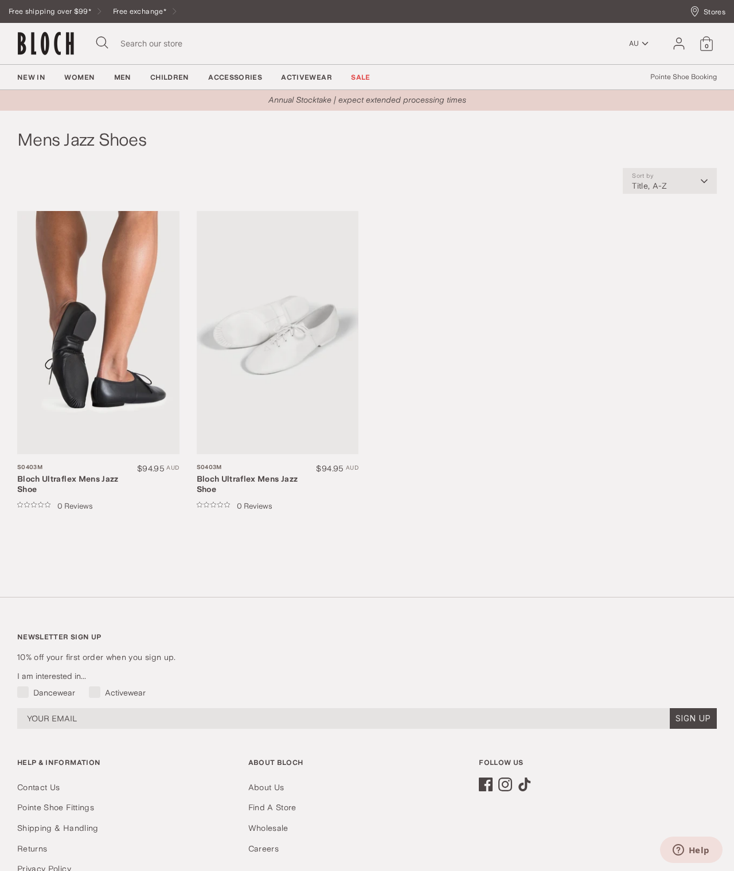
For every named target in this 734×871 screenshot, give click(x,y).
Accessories (235, 77)
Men (122, 77)
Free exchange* (140, 11)
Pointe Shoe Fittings (55, 807)
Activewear (306, 77)
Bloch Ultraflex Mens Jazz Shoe (68, 478)
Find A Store (272, 807)
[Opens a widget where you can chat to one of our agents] (691, 851)
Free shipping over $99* (51, 11)
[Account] (679, 43)
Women (79, 77)
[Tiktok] (525, 784)
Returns (32, 848)
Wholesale (268, 828)
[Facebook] (486, 784)
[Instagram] (505, 784)
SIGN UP (693, 718)
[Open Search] (102, 42)
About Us (266, 787)
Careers (263, 848)
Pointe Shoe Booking (683, 77)
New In (31, 77)
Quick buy (56, 433)
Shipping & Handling (58, 828)
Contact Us (38, 787)
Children (169, 77)
